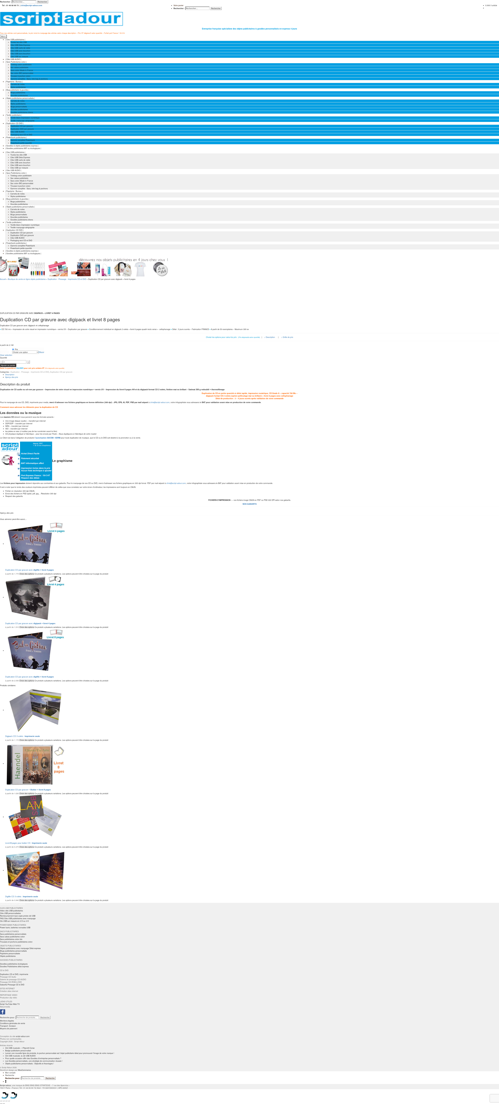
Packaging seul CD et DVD (21, 134)
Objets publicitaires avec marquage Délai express (20, 948)
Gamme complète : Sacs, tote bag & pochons (29, 78)
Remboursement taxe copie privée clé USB (17, 915)
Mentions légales (7, 1020)
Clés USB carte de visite (20, 48)
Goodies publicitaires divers (21, 112)
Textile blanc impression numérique (25, 117)
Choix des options (26, 573)
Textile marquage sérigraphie (22, 120)
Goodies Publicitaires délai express (14, 966)
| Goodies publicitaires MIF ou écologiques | (23, 148)
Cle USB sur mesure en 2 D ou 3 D (14, 921)
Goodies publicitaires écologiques (14, 964)
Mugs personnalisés (18, 106)
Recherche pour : (7, 1017)
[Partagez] (4, 1100)
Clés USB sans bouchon (20, 53)
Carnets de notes (17, 84)
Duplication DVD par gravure (22, 129)
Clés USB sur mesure (19, 56)
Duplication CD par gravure (21, 126)
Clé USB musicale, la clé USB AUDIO (20, 1055)
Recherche (44, 1017)
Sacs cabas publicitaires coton (12, 936)
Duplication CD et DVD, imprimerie (14, 974)
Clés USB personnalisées (10, 913)
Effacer (41, 352)
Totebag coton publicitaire (21, 64)
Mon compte (10, 1072)
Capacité (4, 349)
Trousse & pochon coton (20, 76)
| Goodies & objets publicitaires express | (22, 145)
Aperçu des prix (11, 377)
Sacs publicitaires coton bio (11, 939)
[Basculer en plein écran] (6, 1100)
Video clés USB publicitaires (11, 910)
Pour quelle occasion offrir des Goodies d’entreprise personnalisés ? (33, 1058)
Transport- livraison (8, 1026)
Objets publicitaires (8, 956)
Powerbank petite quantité (21, 143)
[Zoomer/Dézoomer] (9, 1100)
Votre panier (178, 5)
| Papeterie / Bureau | (14, 81)
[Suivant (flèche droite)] (4, 1103)
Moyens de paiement (8, 1028)
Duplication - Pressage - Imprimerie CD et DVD (67, 279)
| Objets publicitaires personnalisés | (20, 98)
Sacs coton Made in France (21, 70)
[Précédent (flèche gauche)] (1, 1103)
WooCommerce (24, 1070)
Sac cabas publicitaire (19, 67)
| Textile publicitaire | (13, 115)
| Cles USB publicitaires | (15, 39)
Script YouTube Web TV (10, 1004)
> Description (269, 337)
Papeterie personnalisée (10, 953)
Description (9, 374)
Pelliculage (4, 352)
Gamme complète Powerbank (22, 140)
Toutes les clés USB (18, 42)
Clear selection (6, 355)
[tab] (252, 374)
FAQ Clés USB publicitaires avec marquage (18, 918)
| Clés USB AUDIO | (13, 59)
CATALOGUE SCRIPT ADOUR (12, 904)
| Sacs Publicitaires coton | (16, 61)
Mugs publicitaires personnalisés (13, 951)
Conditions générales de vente (12, 1023)
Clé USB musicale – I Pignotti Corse (20, 1048)
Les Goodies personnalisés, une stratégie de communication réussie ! (34, 1061)
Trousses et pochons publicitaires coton (16, 941)
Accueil (3, 279)
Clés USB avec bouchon (20, 50)
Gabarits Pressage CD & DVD (12, 984)
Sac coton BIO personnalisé (21, 73)
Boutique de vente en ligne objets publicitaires (27, 279)
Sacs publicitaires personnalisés (13, 934)
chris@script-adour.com (31, 5)
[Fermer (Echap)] (1, 1100)
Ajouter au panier (8, 365)
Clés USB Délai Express (20, 45)
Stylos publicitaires (18, 87)
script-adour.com (23, 1036)
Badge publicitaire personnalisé (18, 1050)
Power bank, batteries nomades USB (15, 927)
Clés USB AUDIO (17, 131)
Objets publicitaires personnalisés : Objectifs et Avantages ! (29, 1063)
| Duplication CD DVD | (14, 123)
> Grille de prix (287, 337)
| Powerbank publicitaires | (16, 137)
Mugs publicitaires (17, 92)
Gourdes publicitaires (19, 95)
